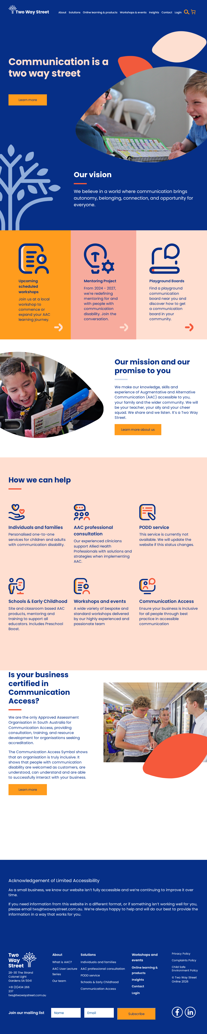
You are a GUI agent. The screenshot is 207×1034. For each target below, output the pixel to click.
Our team (59, 981)
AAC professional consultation (103, 969)
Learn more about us (138, 429)
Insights (154, 12)
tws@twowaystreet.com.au (27, 995)
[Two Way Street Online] (28, 10)
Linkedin (190, 1012)
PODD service (90, 975)
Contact (167, 12)
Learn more (28, 100)
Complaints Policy (184, 960)
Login (178, 12)
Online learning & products (100, 12)
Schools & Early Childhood (100, 982)
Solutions (74, 12)
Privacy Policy (181, 954)
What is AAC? (62, 962)
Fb (177, 1012)
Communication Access (98, 989)
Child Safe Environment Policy (185, 969)
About (62, 12)
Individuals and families (98, 962)
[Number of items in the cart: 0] (194, 12)
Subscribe (136, 1014)
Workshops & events (133, 12)
